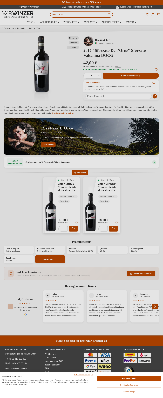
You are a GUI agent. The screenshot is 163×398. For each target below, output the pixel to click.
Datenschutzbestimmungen (83, 375)
